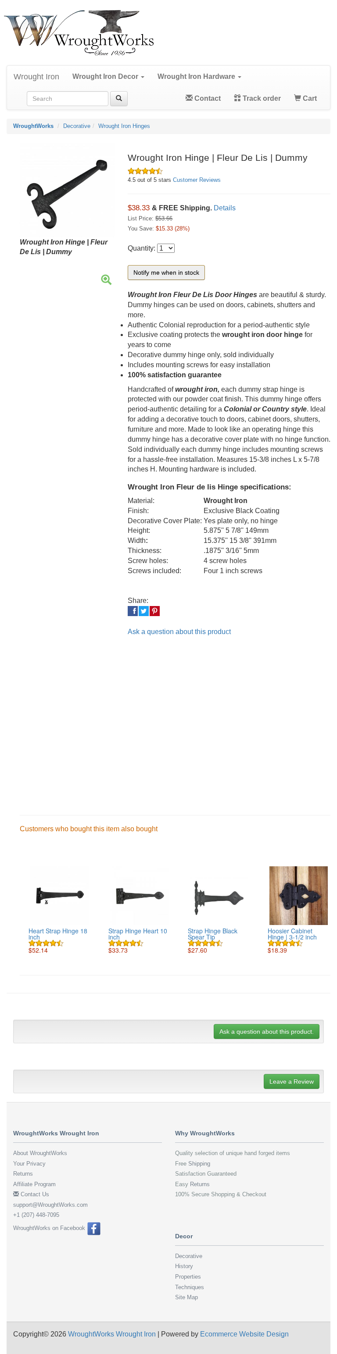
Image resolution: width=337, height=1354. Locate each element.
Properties (188, 1276)
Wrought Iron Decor (106, 76)
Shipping (199, 1163)
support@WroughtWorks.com (50, 1205)
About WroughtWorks (40, 1153)
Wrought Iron (36, 76)
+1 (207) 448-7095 (36, 1215)
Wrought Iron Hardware (197, 76)
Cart (309, 98)
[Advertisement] (175, 718)
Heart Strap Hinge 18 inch (58, 933)
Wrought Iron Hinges (124, 126)
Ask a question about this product (179, 631)
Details (225, 208)
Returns (23, 1173)
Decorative (76, 126)
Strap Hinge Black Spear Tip (212, 933)
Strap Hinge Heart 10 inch (137, 933)
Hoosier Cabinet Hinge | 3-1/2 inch (292, 933)
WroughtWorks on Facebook (50, 1228)
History (184, 1266)
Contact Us (34, 1194)
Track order (261, 98)
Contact (207, 98)
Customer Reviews (197, 180)
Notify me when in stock (166, 272)
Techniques (189, 1287)
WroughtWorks (33, 126)
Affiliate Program (34, 1184)
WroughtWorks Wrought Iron (112, 1334)
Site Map (186, 1297)
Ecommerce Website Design (244, 1334)
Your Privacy (29, 1163)
